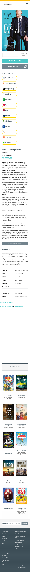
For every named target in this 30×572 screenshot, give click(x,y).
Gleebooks (8, 121)
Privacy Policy (18, 542)
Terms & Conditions (19, 540)
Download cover (13, 66)
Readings (8, 94)
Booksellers (5, 533)
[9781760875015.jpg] (15, 30)
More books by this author (15, 243)
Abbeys (7, 126)
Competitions (5, 531)
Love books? (5, 523)
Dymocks (8, 105)
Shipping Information (7, 557)
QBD (6, 110)
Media (3, 536)
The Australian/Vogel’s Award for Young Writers (20, 546)
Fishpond (8, 143)
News (3, 543)
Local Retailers (10, 78)
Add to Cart (13, 61)
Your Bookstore (10, 83)
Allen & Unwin (19, 306)
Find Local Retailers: (8, 74)
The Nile (8, 137)
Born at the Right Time (6, 306)
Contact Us (17, 533)
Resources (4, 538)
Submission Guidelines (20, 531)
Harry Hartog (9, 89)
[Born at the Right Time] (15, 333)
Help (3, 564)
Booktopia (8, 99)
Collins (7, 116)
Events (3, 540)
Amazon (8, 132)
